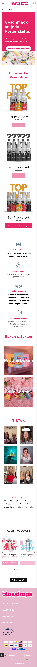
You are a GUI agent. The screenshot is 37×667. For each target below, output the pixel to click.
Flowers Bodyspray (9, 555)
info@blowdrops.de (25, 507)
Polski (28, 655)
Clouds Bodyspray (26, 555)
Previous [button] (3, 552)
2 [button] (16, 569)
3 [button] (18, 569)
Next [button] (34, 552)
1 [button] (14, 569)
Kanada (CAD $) (14, 655)
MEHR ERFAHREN (18, 48)
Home (4, 10)
